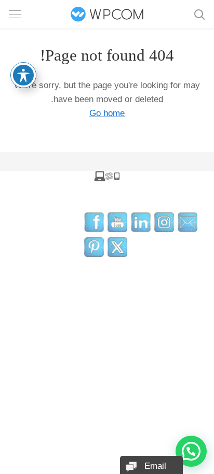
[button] (191, 451)
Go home (107, 113)
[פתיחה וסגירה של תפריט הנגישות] (23, 75)
